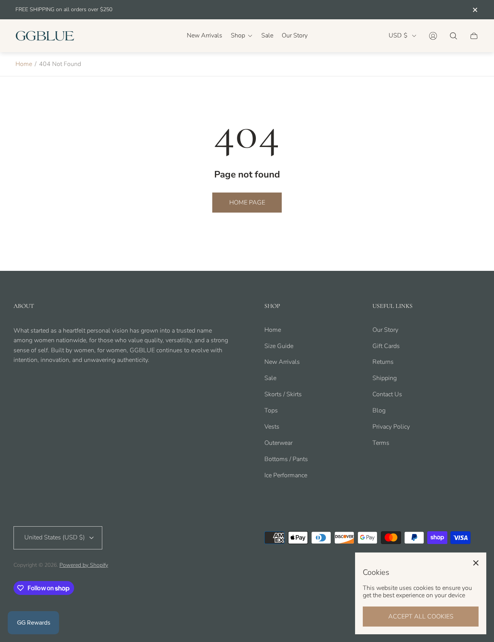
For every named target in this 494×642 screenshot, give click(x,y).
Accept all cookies (420, 616)
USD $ (398, 36)
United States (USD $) (54, 537)
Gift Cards (386, 346)
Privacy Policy (391, 426)
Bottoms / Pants (286, 459)
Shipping (384, 378)
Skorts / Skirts (283, 394)
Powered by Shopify (83, 565)
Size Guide (278, 346)
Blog (379, 410)
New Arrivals (282, 362)
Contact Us (387, 394)
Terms (380, 443)
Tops (271, 410)
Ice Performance (285, 475)
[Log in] (433, 35)
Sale (270, 378)
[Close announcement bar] (474, 10)
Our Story (385, 330)
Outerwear (278, 443)
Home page (247, 202)
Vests (271, 426)
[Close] (475, 562)
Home (23, 64)
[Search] (453, 35)
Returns (383, 362)
